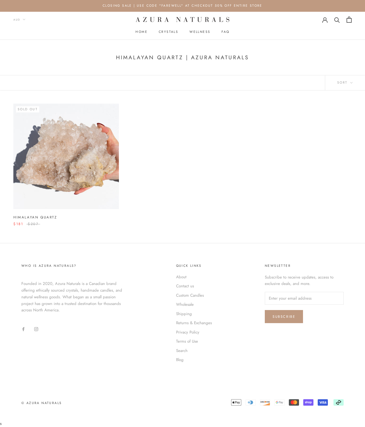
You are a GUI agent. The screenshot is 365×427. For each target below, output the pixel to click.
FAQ (225, 31)
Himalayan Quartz (35, 217)
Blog (180, 360)
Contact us (185, 286)
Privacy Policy (187, 332)
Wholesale (185, 304)
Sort (343, 82)
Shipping (184, 314)
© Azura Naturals (41, 403)
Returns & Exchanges (194, 323)
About (181, 277)
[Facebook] (23, 329)
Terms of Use (187, 341)
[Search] (337, 19)
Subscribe (284, 316)
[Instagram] (36, 329)
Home (141, 31)
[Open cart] (349, 20)
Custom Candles (190, 295)
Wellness (199, 31)
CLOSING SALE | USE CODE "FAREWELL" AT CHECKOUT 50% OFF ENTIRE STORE (182, 5)
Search (182, 351)
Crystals (168, 31)
